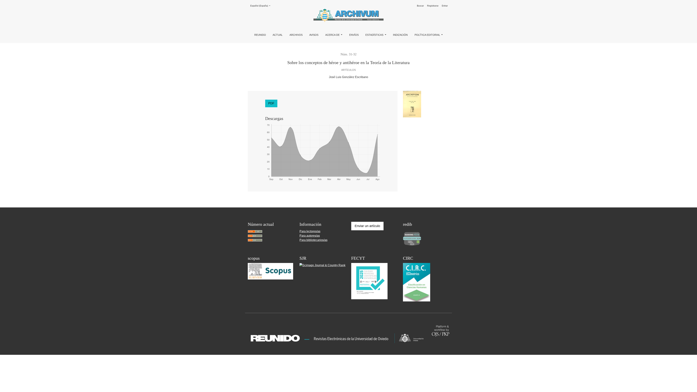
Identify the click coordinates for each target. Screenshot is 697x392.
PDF (271, 103)
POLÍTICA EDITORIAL (428, 34)
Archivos (296, 34)
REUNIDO (260, 34)
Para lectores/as (309, 231)
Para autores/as (309, 235)
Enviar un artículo (367, 226)
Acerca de (332, 34)
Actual (278, 34)
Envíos (354, 34)
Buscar (420, 6)
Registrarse (433, 6)
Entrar (445, 6)
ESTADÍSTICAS (374, 34)
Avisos (313, 34)
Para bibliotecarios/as (313, 240)
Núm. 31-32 (348, 54)
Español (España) (261, 5)
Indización (400, 34)
